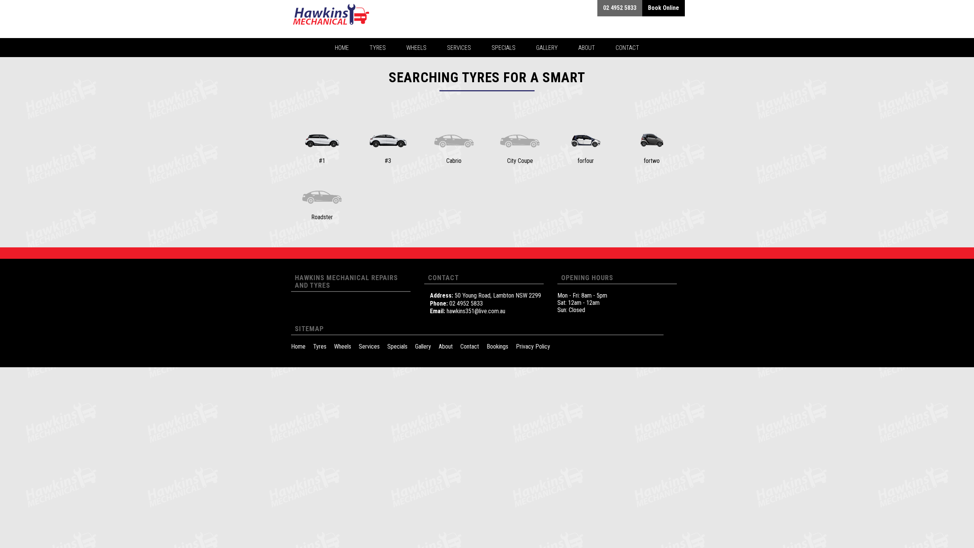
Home (298, 346)
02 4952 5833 (466, 303)
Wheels (342, 346)
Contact (469, 346)
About (446, 346)
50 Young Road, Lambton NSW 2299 (498, 295)
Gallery (423, 346)
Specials (397, 346)
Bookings (497, 346)
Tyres (319, 346)
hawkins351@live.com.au (476, 311)
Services (369, 346)
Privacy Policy (533, 346)
